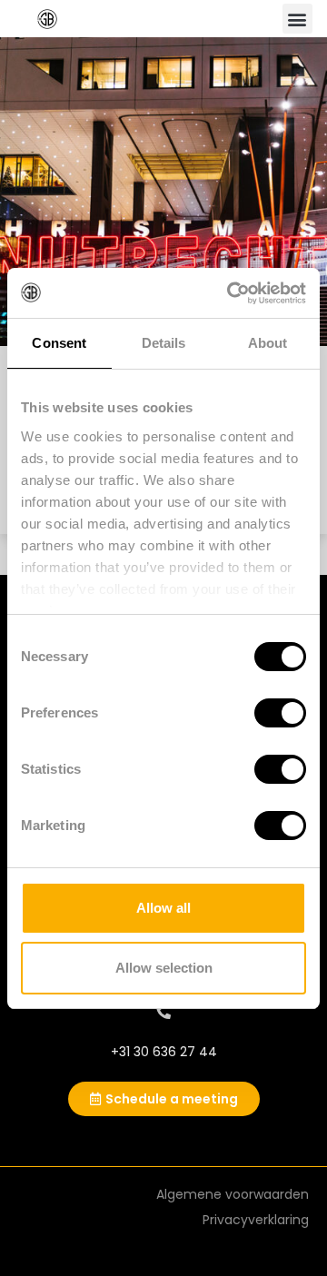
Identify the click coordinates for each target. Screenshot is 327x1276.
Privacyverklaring (256, 1220)
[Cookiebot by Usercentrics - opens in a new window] (230, 293)
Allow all (163, 907)
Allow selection (164, 967)
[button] (297, 19)
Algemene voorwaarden (232, 1194)
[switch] (280, 712)
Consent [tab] (59, 343)
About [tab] (268, 343)
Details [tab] (164, 343)
